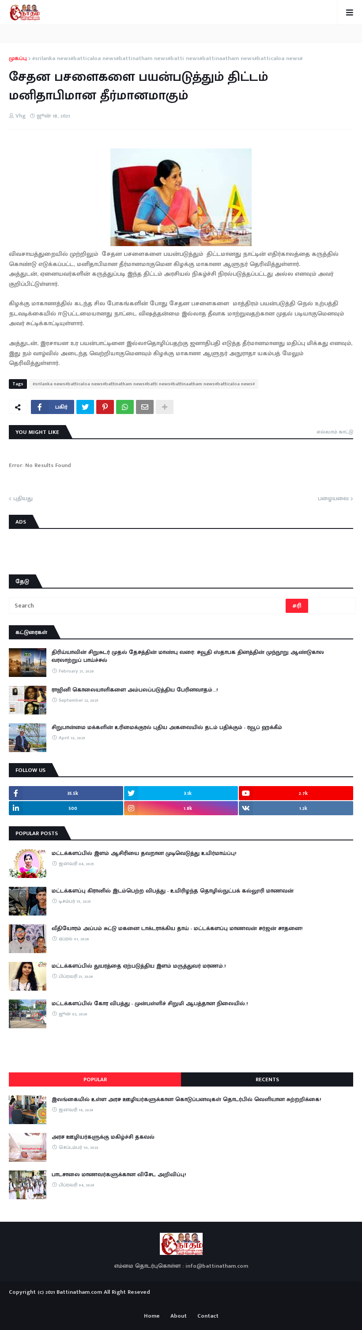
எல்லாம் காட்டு (335, 431)
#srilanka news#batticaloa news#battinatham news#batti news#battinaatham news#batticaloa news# (167, 58)
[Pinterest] (105, 407)
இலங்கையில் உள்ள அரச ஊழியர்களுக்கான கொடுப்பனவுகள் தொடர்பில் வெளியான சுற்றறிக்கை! (186, 1099)
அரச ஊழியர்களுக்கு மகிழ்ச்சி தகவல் (103, 1137)
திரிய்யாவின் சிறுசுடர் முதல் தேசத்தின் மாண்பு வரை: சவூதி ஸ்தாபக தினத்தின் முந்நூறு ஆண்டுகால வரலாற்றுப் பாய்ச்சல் (188, 656)
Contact (208, 1316)
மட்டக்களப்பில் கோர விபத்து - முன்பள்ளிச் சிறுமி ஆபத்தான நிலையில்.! (150, 1003)
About (178, 1316)
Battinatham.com (79, 1292)
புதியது (23, 498)
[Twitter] (85, 407)
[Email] (145, 407)
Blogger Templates (181, 1301)
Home (152, 1316)
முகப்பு (18, 58)
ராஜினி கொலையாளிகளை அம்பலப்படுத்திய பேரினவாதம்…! (135, 690)
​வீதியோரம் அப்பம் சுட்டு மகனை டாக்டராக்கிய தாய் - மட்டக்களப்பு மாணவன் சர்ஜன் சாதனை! (177, 928)
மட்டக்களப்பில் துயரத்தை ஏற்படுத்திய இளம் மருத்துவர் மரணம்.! (139, 966)
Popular (95, 1079)
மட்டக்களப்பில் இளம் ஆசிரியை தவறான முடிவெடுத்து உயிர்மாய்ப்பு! (144, 853)
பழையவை (333, 498)
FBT (208, 1302)
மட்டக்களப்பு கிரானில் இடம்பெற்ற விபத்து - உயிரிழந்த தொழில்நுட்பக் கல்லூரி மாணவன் (173, 891)
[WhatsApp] (125, 407)
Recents (267, 1079)
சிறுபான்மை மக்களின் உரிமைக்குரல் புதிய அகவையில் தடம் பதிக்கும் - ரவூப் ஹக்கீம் (167, 727)
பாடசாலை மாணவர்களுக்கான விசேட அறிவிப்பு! (119, 1174)
